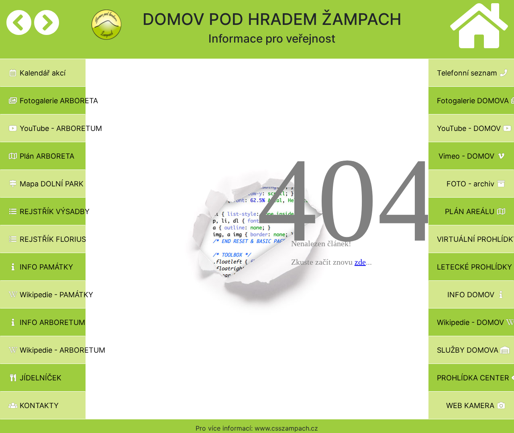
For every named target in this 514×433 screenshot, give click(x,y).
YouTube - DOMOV (470, 128)
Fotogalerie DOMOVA (474, 100)
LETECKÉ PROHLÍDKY (475, 267)
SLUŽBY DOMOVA (468, 350)
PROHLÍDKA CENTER (474, 378)
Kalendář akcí (41, 73)
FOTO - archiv (471, 184)
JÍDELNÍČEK (39, 378)
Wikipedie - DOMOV (471, 322)
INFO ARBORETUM (51, 322)
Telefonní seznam (468, 73)
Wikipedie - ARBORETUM (52, 350)
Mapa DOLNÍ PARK (51, 184)
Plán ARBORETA (46, 156)
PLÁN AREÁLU (470, 211)
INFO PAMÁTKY (45, 267)
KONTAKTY (38, 405)
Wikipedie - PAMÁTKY (52, 294)
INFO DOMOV (471, 294)
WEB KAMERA (471, 405)
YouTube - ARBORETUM (52, 128)
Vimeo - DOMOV (467, 156)
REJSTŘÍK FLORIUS (52, 239)
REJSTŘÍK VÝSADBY (52, 211)
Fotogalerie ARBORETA (52, 100)
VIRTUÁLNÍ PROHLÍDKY (475, 239)
